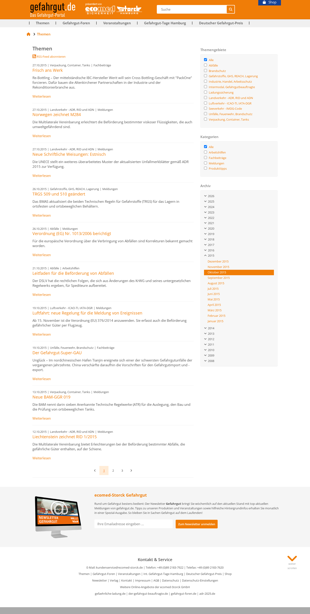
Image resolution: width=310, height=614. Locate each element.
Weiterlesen (41, 96)
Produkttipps (218, 168)
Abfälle (213, 65)
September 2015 (219, 278)
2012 (210, 339)
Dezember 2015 (218, 261)
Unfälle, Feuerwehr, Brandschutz (230, 114)
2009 (210, 355)
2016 (210, 250)
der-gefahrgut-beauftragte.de (148, 594)
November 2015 (218, 267)
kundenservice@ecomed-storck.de (119, 567)
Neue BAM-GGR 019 (51, 397)
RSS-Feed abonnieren (51, 56)
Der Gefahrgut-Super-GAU (57, 352)
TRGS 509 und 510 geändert (58, 194)
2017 (210, 245)
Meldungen (216, 163)
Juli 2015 (213, 289)
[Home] (28, 34)
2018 (210, 239)
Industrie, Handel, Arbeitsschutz (230, 81)
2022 (210, 218)
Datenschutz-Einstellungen (200, 580)
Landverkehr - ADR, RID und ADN (231, 98)
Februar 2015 (216, 316)
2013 (210, 334)
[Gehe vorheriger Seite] (94, 470)
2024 (210, 207)
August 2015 (216, 283)
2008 (210, 361)
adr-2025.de (207, 594)
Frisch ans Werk (47, 70)
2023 (210, 212)
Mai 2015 (214, 299)
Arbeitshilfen (217, 152)
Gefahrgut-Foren (76, 23)
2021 (210, 223)
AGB (156, 580)
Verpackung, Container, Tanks (229, 119)
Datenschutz (170, 580)
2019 (210, 234)
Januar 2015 (215, 321)
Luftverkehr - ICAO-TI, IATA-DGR (230, 103)
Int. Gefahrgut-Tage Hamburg (163, 574)
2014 (210, 328)
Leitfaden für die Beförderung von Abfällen (73, 273)
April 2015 (214, 305)
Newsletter (99, 580)
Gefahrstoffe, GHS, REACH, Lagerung (233, 76)
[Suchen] (230, 9)
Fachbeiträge (217, 158)
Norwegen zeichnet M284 (56, 114)
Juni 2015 (214, 294)
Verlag (114, 580)
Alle (211, 60)
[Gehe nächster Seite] (131, 470)
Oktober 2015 (217, 272)
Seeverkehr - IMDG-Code (225, 108)
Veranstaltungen (117, 23)
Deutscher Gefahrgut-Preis (221, 23)
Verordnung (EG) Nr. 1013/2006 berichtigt (71, 233)
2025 (210, 201)
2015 (210, 255)
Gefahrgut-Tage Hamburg (165, 23)
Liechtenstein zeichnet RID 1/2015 (64, 436)
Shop (271, 2)
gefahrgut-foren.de (183, 594)
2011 (210, 344)
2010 (210, 350)
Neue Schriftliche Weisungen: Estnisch (69, 154)
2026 (210, 196)
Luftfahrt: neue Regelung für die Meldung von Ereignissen (87, 313)
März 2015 (214, 310)
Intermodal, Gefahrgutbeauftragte (232, 87)
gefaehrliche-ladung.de (110, 594)
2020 (210, 228)
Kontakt (126, 580)
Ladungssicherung (221, 92)
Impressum (142, 580)
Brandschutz (217, 71)
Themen (42, 23)
